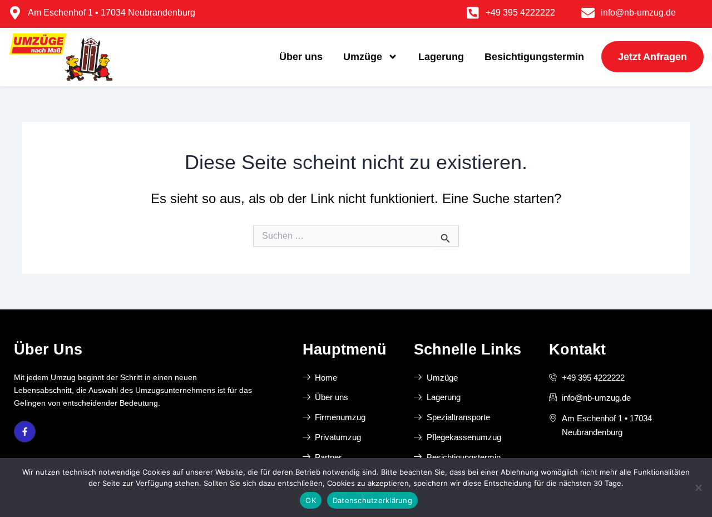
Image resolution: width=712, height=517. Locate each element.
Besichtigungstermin (534, 56)
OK (310, 500)
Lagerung (441, 56)
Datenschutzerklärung (372, 500)
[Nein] (698, 487)
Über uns (301, 56)
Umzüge (362, 56)
